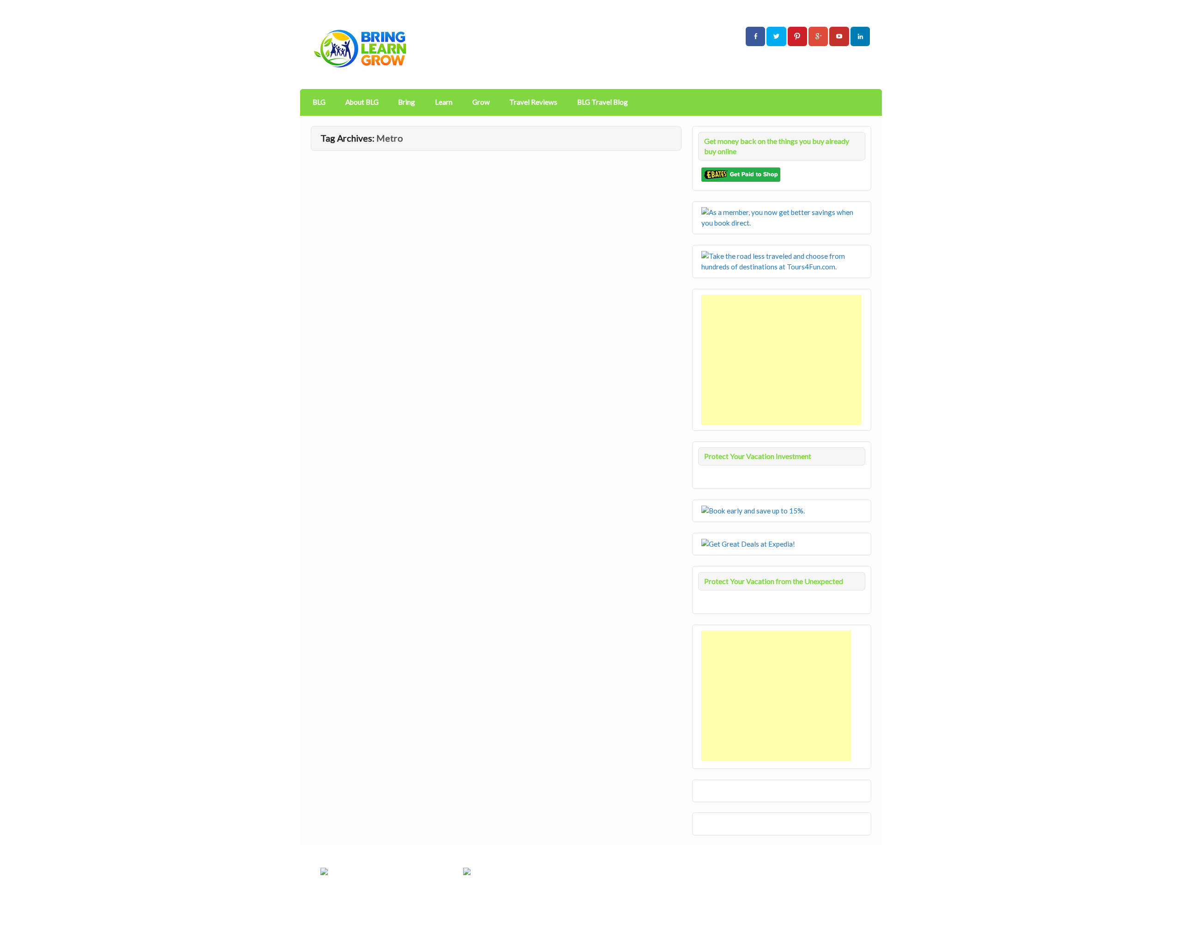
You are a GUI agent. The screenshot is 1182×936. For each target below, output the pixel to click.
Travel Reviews (533, 102)
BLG (319, 102)
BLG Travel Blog (602, 102)
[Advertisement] (782, 359)
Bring (406, 102)
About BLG (362, 102)
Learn (443, 102)
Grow (481, 102)
